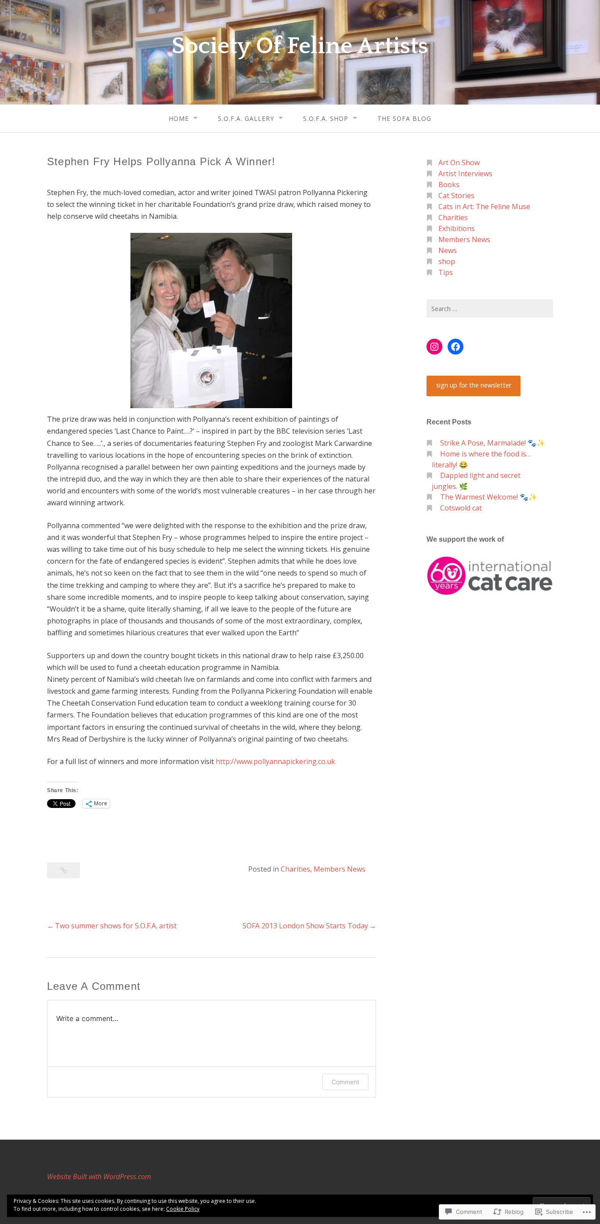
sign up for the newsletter (473, 385)
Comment (345, 1082)
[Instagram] (434, 347)
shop (446, 261)
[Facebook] (455, 347)
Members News (339, 869)
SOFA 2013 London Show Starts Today (305, 926)
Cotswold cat (461, 508)
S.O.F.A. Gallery (246, 118)
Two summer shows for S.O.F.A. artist (116, 926)
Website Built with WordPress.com (99, 1176)
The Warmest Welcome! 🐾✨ (488, 497)
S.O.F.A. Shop (325, 118)
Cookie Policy (182, 1209)
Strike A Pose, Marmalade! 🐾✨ (492, 443)
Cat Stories (456, 195)
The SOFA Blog (404, 118)
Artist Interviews (465, 173)
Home (179, 118)
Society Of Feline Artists (300, 46)
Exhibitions (456, 228)
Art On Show (459, 162)
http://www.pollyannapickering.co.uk (275, 761)
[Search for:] (490, 308)
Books (448, 184)
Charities (295, 869)
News (447, 250)
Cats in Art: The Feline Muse (484, 206)
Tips (445, 272)
